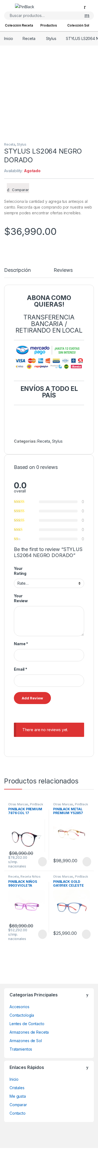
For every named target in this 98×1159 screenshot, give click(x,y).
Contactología (22, 1015)
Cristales (17, 1087)
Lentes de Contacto (27, 1023)
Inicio (8, 38)
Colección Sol (78, 25)
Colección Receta (19, 25)
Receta (29, 38)
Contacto (18, 1113)
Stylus (51, 38)
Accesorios (19, 1006)
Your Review (21, 598)
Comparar (18, 1104)
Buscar (87, 15)
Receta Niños (30, 876)
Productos (48, 25)
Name (21, 643)
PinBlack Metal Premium (70, 805)
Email (20, 669)
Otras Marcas (18, 804)
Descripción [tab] (17, 270)
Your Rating (20, 571)
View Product (40, 861)
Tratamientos (21, 1049)
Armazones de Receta (29, 1032)
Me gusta (18, 1096)
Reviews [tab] (63, 270)
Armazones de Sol (26, 1040)
